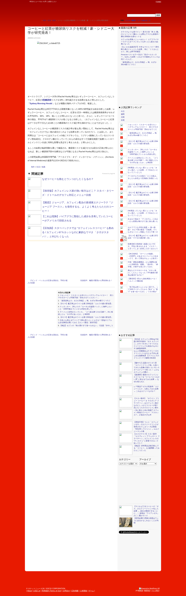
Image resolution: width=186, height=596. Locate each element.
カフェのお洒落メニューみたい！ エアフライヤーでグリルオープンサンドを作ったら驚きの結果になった (140, 41)
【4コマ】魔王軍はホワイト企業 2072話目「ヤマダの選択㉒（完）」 (143, 237)
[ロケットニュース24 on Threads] (144, 1)
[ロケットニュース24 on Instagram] (146, 1)
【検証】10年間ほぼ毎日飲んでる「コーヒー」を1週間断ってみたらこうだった (146, 448)
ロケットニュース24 (57, 10)
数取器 (140, 590)
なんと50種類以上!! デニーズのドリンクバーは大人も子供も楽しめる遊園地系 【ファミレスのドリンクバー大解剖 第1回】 (146, 354)
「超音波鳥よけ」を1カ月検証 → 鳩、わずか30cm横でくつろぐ (85, 301)
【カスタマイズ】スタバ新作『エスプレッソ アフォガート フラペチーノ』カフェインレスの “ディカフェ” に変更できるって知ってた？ (147, 438)
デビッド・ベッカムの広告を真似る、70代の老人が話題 (48, 281)
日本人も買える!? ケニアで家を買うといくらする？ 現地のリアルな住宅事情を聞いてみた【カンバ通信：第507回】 (85, 321)
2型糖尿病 (46, 100)
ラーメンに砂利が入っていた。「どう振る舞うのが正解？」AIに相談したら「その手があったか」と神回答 (85, 313)
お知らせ (36, 591)
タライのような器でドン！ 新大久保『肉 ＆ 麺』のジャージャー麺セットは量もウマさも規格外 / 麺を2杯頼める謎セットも (140, 34)
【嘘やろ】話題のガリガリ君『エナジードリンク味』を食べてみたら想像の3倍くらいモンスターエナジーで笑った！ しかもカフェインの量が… (146, 367)
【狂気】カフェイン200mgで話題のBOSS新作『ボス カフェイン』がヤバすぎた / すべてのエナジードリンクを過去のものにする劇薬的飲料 (146, 343)
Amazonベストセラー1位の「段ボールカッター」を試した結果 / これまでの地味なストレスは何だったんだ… (140, 57)
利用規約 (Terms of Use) (51, 591)
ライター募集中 (130, 20)
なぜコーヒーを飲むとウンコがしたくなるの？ (68, 179)
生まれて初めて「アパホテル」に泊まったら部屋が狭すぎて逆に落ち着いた (143, 220)
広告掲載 (74, 591)
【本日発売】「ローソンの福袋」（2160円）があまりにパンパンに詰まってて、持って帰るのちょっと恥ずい (143, 256)
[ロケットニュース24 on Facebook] (141, 1)
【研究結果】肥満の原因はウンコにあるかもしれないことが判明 (146, 520)
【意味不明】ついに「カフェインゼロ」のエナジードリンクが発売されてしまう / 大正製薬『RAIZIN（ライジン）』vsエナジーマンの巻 (146, 426)
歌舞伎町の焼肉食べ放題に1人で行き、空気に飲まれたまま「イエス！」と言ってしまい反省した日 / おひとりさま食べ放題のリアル (139, 247)
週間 (122, 114)
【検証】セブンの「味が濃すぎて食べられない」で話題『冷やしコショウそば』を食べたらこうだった (85, 326)
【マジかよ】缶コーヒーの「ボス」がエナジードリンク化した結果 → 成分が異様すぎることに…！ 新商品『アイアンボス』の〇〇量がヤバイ (146, 511)
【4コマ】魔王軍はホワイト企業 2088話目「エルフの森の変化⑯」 (143, 185)
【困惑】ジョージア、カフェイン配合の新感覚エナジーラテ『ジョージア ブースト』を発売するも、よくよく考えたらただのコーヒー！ (78, 206)
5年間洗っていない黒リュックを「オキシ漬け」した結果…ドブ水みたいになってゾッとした (143, 170)
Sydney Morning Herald (41, 103)
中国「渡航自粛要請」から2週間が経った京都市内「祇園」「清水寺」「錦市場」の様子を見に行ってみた (143, 264)
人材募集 (83, 591)
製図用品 (147, 590)
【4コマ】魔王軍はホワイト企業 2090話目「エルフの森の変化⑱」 (143, 202)
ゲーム (91, 591)
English (158, 1)
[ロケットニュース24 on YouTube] (151, 1)
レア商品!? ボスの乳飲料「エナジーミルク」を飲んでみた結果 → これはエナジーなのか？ (146, 388)
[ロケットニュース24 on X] (138, 1)
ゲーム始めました (144, 20)
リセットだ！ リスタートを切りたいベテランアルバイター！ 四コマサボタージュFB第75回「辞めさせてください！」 (85, 296)
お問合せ (66, 591)
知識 (43, 167)
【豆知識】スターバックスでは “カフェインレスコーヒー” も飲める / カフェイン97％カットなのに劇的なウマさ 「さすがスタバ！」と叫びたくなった (78, 232)
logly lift (112, 173)
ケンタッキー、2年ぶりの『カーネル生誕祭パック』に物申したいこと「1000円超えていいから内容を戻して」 (85, 308)
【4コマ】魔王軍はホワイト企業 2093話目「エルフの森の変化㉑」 (86, 317)
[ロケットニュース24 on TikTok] (149, 1)
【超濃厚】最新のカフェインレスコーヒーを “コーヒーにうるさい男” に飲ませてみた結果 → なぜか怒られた (147, 378)
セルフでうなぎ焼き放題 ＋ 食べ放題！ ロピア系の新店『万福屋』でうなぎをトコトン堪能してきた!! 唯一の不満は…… (139, 230)
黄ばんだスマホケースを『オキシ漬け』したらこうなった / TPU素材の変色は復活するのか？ (143, 272)
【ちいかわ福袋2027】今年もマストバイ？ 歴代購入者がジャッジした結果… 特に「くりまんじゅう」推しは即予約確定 (140, 49)
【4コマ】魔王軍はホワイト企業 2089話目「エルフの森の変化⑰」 (143, 194)
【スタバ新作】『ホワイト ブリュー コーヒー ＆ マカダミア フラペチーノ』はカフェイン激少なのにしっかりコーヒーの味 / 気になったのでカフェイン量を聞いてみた (139, 404)
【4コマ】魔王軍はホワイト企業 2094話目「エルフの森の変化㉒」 (86, 304)
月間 (122, 117)
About (29, 591)
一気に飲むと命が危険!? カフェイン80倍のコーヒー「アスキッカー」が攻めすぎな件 (146, 412)
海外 (33, 167)
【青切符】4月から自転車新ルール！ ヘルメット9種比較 (142, 280)
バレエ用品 (155, 590)
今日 (122, 111)
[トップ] (39, 20)
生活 (38, 167)
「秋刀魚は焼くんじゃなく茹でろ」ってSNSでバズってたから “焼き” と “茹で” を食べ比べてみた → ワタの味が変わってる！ (139, 290)
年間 (122, 120)
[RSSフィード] (154, 1)
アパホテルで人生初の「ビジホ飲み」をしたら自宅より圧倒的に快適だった (143, 177)
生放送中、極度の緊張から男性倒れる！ (96, 280)
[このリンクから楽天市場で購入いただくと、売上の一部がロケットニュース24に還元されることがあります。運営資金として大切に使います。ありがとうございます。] (136, 1)
